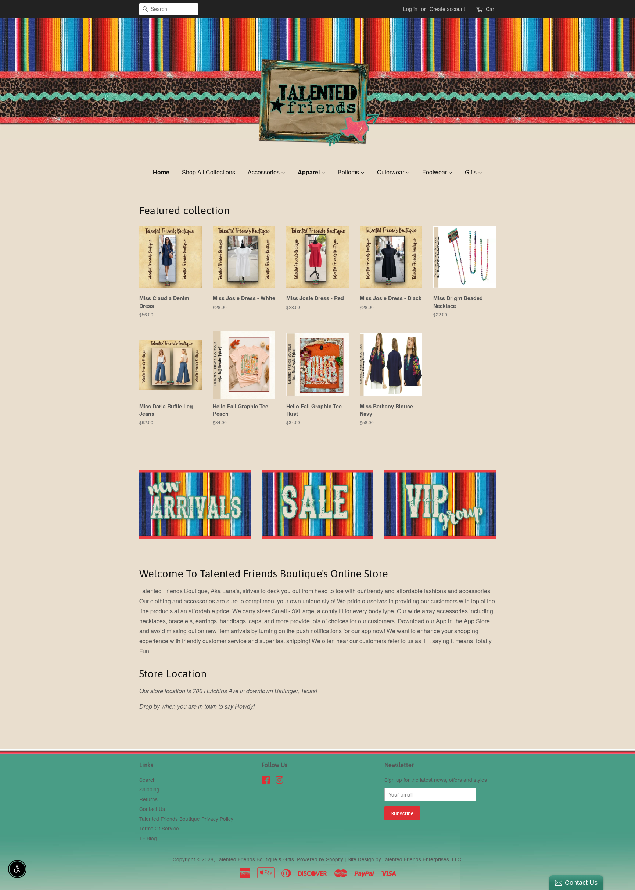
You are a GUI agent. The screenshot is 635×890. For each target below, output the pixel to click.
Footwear (435, 172)
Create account (447, 9)
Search (147, 779)
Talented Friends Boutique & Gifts (255, 859)
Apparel (309, 172)
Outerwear (391, 172)
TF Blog (148, 838)
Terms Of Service (159, 828)
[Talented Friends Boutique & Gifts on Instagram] (279, 781)
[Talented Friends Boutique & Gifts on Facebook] (266, 781)
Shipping (149, 789)
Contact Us (152, 808)
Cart (491, 9)
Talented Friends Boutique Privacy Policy (186, 818)
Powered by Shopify (320, 859)
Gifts (471, 172)
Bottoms (349, 172)
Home (161, 172)
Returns (148, 799)
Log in (410, 9)
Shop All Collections (208, 172)
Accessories (264, 172)
